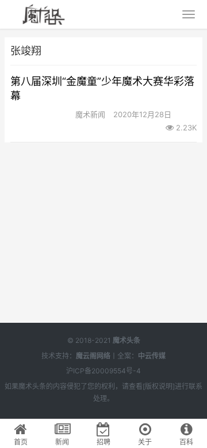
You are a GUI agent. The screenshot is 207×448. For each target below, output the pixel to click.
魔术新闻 (90, 114)
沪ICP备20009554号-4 (103, 370)
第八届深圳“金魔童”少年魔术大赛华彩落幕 (102, 88)
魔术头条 (126, 340)
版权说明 (158, 386)
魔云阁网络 (93, 356)
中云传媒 (152, 356)
